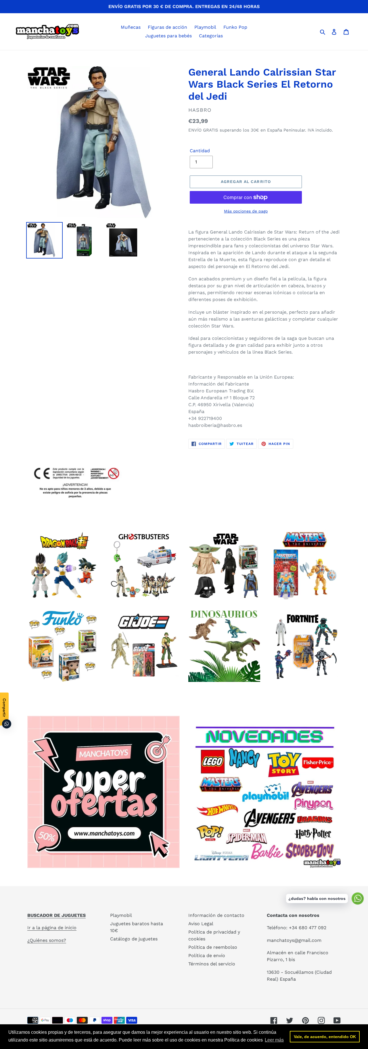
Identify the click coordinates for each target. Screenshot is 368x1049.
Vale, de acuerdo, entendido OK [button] (325, 1036)
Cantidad (200, 150)
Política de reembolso (212, 947)
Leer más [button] (274, 1040)
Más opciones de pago (246, 211)
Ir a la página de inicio (51, 927)
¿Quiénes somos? (46, 940)
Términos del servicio (211, 964)
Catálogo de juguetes (134, 939)
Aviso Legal (200, 923)
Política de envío (206, 955)
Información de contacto (216, 915)
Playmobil (121, 915)
